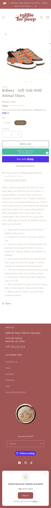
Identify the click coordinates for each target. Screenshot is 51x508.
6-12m (20, 122)
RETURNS (9, 374)
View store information (15, 180)
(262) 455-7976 (18, 346)
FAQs (7, 368)
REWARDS (10, 380)
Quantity (5, 128)
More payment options (25, 165)
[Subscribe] (41, 443)
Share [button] (8, 303)
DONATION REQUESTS (15, 392)
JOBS (7, 386)
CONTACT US (11, 362)
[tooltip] (47, 153)
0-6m (9, 123)
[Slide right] (32, 82)
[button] (3, 17)
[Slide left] (20, 82)
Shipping (5, 105)
